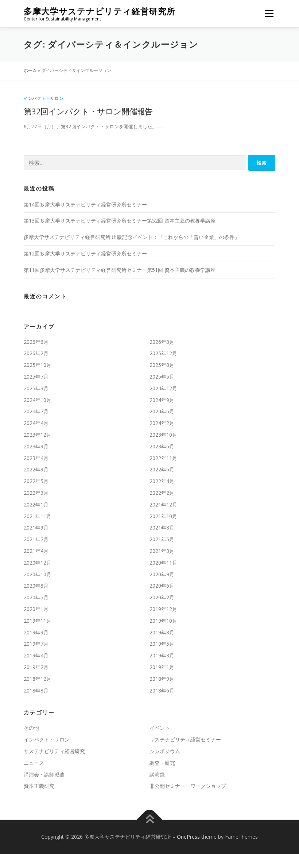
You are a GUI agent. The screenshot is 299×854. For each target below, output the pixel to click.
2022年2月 (162, 492)
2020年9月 (162, 574)
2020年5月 (36, 597)
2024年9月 (162, 399)
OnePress (188, 836)
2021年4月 (36, 550)
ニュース (34, 762)
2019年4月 (36, 655)
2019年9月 (36, 632)
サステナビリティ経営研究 (54, 751)
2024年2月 (162, 423)
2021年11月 (37, 516)
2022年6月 (162, 469)
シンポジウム (165, 751)
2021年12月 (163, 504)
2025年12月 (163, 353)
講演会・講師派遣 (44, 774)
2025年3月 (36, 388)
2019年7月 (36, 643)
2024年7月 (36, 411)
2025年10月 (37, 364)
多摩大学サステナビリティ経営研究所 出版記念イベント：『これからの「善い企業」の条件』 (132, 237)
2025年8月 (162, 364)
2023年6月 (162, 446)
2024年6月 (162, 411)
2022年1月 (36, 504)
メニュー (269, 13)
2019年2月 (36, 667)
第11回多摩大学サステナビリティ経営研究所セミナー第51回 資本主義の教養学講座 (119, 269)
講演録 (157, 774)
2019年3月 (162, 655)
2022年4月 (162, 481)
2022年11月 (163, 458)
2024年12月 (163, 388)
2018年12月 (37, 678)
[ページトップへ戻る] (150, 820)
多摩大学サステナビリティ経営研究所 (99, 11)
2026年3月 (162, 341)
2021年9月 (36, 527)
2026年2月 (36, 353)
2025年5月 (162, 376)
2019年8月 (162, 632)
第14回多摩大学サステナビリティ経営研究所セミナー (85, 204)
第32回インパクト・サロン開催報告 (88, 111)
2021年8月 (162, 527)
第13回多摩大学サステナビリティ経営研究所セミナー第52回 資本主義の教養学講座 (119, 220)
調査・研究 (162, 762)
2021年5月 (162, 539)
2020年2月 (162, 597)
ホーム (30, 70)
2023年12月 (37, 434)
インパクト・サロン (44, 98)
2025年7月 (36, 376)
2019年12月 (163, 609)
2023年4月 (36, 458)
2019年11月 (37, 620)
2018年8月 (36, 690)
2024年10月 (37, 399)
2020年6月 (162, 585)
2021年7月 (36, 539)
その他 (31, 727)
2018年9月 (162, 678)
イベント (160, 727)
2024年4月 (36, 423)
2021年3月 (162, 550)
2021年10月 (163, 516)
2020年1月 (36, 609)
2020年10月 (37, 574)
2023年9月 (36, 446)
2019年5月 (162, 643)
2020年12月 (37, 562)
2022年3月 (36, 492)
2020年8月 (36, 585)
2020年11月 (163, 562)
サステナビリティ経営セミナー (185, 739)
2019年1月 (162, 667)
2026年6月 (36, 341)
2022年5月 (36, 481)
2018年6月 (162, 690)
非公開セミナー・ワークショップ (188, 785)
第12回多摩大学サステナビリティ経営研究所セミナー (85, 253)
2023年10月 (163, 434)
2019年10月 (163, 620)
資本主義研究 (39, 785)
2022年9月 (36, 469)
